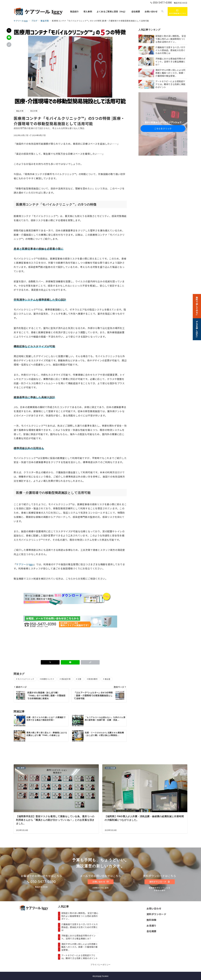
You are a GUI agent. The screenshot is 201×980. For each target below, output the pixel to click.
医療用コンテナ (47, 679)
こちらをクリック (163, 128)
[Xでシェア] (9, 30)
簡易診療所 (93, 679)
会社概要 (151, 931)
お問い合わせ (99, 881)
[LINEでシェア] (9, 37)
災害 (79, 679)
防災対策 (34, 111)
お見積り (151, 925)
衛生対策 (19, 111)
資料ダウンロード (158, 881)
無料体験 (151, 920)
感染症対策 (65, 679)
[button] (9, 44)
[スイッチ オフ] (162, 11)
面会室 (107, 679)
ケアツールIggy (25, 564)
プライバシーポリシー (100, 965)
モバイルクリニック (26, 679)
